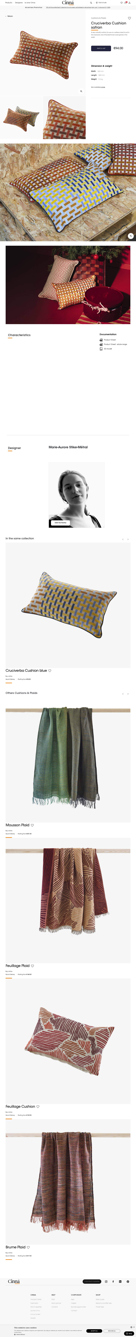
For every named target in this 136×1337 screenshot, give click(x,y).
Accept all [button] (94, 1331)
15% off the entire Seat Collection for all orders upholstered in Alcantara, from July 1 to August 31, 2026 (78, 7)
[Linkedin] (120, 1281)
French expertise (36, 1307)
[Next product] (128, 539)
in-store (102, 87)
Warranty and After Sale (103, 1303)
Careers (73, 1303)
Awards (33, 1318)
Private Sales (100, 1307)
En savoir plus (25, 1332)
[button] (49, 1334)
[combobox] (131, 1327)
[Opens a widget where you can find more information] (129, 1333)
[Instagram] (106, 1281)
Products (8, 3)
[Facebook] (112, 1281)
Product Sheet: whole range (115, 344)
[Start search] (91, 3)
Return (10, 16)
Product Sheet (110, 340)
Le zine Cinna (30, 3)
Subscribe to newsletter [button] (91, 1281)
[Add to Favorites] (129, 18)
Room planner (56, 1303)
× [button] (134, 1327)
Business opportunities (78, 1307)
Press (72, 1299)
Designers (19, 3)
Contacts (55, 1307)
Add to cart (101, 48)
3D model (108, 349)
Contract (74, 1311)
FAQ (53, 1299)
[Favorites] (121, 3)
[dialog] (68, 1331)
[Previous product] (123, 539)
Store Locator (100, 1299)
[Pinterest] (127, 1281)
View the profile (60, 523)
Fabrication (34, 1303)
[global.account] (129, 3)
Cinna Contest (35, 1314)
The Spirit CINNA (36, 1299)
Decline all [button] (112, 1331)
